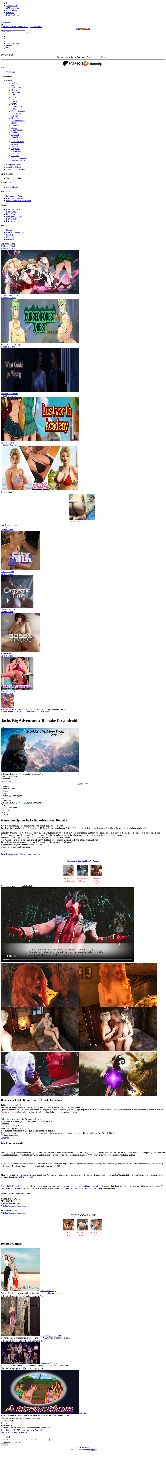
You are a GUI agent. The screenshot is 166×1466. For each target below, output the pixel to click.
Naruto (14, 102)
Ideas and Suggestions (15, 232)
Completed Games (13, 165)
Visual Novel (16, 137)
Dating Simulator (18, 111)
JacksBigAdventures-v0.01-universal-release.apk (21, 854)
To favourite (6, 781)
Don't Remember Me (12, 1442)
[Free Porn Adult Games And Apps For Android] (21, 26)
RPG (13, 99)
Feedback (10, 12)
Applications (11, 10)
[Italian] (83, 29)
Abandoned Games (14, 167)
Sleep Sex (15, 139)
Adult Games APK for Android (20, 1177)
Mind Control (17, 130)
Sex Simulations (18, 120)
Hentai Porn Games (14, 216)
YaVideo (24, 1432)
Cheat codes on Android (16, 198)
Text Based (16, 113)
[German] (81, 29)
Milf (13, 95)
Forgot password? (83, 1447)
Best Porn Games (13, 209)
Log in (4, 1445)
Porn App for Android (75, 1188)
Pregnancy (15, 148)
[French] (79, 29)
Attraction (83, 1413)
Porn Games (11, 214)
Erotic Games (11, 212)
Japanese (15, 134)
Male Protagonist (18, 160)
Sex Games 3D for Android (12, 1188)
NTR (13, 109)
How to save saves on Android (18, 201)
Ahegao (14, 144)
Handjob (15, 123)
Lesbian (14, 83)
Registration (6, 22)
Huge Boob (16, 118)
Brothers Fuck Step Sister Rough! (96, 881)
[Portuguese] (85, 29)
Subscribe (5, 1138)
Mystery (14, 146)
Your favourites (13, 43)
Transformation (17, 141)
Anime (14, 127)
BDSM (14, 90)
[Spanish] (89, 29)
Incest (13, 97)
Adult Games (11, 5)
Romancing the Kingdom (50, 1335)
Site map (9, 235)
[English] (77, 29)
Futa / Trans (16, 88)
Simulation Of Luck (48, 1363)
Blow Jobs (15, 92)
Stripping (15, 125)
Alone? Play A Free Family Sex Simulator (83, 522)
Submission (16, 151)
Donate (9, 46)
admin (10, 712)
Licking (14, 132)
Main (8, 3)
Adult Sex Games (13, 169)
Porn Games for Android (11, 709)
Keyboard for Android (15, 196)
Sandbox (15, 156)
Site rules (10, 237)
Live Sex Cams (12, 15)
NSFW (14, 104)
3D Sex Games (12, 8)
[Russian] (87, 29)
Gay (13, 85)
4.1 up (3, 793)
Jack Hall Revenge (48, 1291)
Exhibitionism (17, 106)
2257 (11, 1432)
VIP (8, 48)
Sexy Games (11, 219)
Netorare (15, 116)
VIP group (10, 72)
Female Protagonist (19, 158)
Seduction (15, 153)
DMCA (17, 1432)
